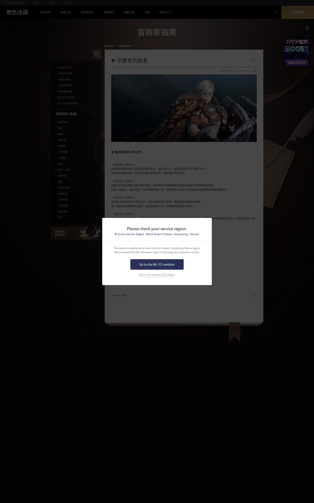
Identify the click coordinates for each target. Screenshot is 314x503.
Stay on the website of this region (157, 274)
